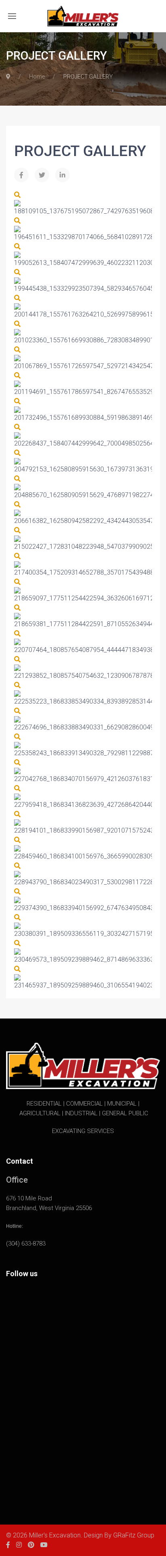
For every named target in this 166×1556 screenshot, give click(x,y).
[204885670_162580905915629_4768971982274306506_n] (17, 479)
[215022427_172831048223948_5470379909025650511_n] (17, 530)
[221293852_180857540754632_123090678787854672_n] (17, 659)
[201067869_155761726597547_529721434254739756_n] (17, 350)
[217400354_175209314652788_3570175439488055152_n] (17, 556)
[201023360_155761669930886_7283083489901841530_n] (17, 324)
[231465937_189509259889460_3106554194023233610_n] (17, 969)
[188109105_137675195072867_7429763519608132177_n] (17, 195)
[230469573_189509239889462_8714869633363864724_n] (17, 943)
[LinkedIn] (62, 175)
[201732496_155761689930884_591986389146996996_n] (17, 401)
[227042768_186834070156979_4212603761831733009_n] (17, 763)
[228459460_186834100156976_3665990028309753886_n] (17, 840)
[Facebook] (21, 175)
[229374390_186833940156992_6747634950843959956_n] (17, 892)
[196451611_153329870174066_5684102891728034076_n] (17, 221)
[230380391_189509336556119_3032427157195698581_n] (17, 917)
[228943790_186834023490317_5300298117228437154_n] (17, 866)
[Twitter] (42, 175)
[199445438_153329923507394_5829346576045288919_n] (17, 272)
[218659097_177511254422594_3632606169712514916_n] (17, 582)
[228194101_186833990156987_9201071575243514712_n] (17, 814)
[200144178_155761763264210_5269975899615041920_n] (17, 298)
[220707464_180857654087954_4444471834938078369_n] (17, 633)
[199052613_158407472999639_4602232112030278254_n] (17, 246)
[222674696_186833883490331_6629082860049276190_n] (17, 711)
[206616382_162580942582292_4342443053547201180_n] (17, 504)
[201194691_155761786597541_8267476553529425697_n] (17, 375)
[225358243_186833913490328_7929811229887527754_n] (17, 737)
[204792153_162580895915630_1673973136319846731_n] (17, 453)
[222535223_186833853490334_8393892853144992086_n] (17, 685)
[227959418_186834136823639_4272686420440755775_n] (17, 788)
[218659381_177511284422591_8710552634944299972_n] (17, 608)
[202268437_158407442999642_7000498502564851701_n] (17, 427)
